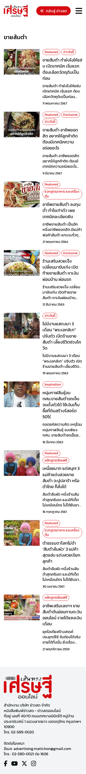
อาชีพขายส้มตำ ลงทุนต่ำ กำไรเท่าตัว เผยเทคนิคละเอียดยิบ (62, 210)
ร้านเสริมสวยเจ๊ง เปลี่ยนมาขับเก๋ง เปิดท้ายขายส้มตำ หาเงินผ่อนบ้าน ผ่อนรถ (61, 270)
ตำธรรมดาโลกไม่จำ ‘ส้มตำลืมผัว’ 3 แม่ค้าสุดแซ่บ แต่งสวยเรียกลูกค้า (61, 552)
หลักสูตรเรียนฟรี (56, 460)
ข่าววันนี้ (68, 52)
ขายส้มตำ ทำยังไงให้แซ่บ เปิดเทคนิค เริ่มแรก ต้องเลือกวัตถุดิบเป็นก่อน (62, 69)
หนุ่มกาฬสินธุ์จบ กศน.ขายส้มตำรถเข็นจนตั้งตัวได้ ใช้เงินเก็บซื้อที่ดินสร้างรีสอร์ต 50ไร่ (61, 404)
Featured (51, 52)
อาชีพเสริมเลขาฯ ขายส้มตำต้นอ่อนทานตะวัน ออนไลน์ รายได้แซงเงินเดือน (62, 614)
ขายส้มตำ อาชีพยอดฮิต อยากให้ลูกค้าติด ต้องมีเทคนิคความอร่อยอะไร (60, 139)
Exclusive (70, 114)
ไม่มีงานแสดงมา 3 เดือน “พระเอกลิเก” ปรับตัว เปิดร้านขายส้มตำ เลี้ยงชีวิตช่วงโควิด (62, 335)
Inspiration (53, 384)
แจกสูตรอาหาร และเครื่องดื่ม (62, 194)
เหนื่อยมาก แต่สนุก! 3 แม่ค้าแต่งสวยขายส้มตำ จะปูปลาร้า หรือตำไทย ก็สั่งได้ (61, 477)
